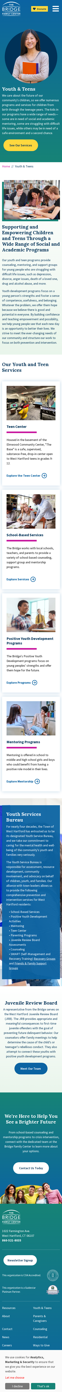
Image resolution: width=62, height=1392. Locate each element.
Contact (7, 1329)
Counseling (40, 1329)
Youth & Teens (42, 1308)
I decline (17, 1386)
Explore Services (18, 579)
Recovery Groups (44, 959)
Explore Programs (19, 683)
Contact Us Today (31, 1168)
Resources (9, 1308)
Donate (41, 9)
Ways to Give (41, 1345)
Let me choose (14, 1377)
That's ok (43, 1386)
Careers (7, 1345)
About (6, 1316)
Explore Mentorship (20, 781)
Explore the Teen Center (23, 476)
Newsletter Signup (20, 1260)
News (5, 1337)
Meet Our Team (31, 1069)
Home (6, 166)
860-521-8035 (11, 1240)
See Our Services (20, 145)
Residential (40, 1337)
